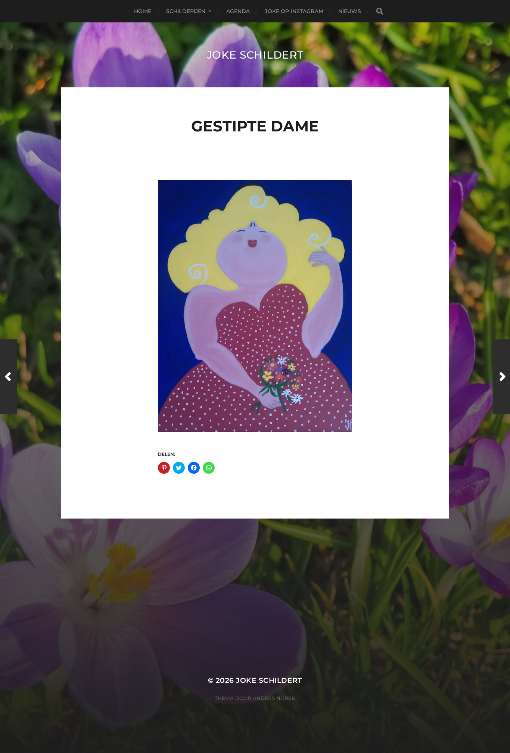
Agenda (238, 11)
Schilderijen (186, 11)
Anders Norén (274, 698)
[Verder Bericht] (501, 376)
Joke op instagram (294, 11)
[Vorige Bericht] (8, 376)
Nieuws (349, 11)
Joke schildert (255, 55)
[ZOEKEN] (379, 11)
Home (142, 11)
